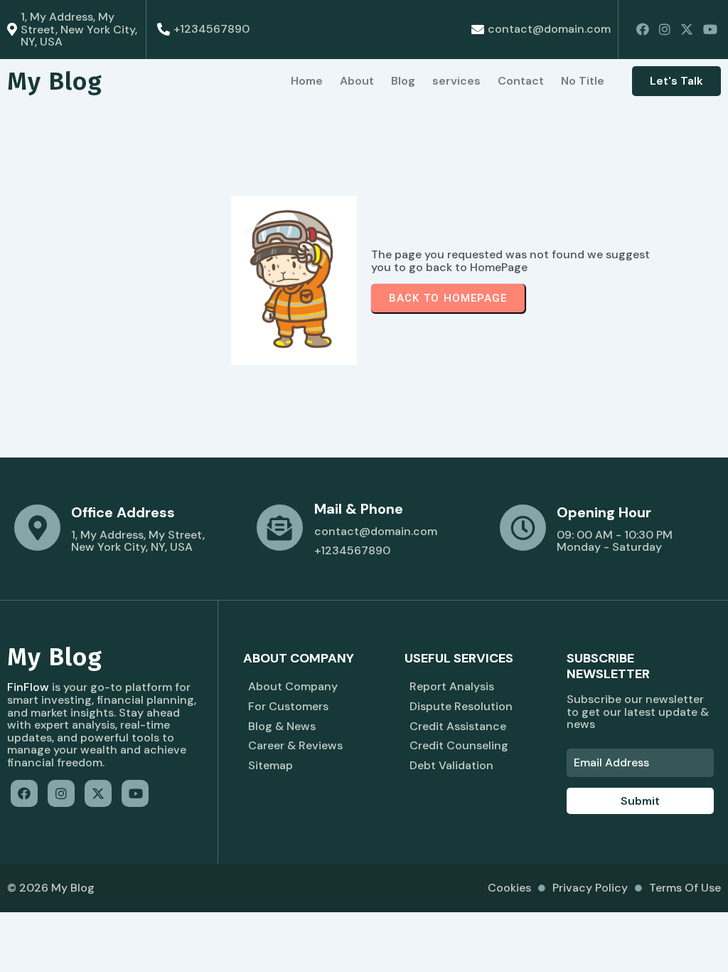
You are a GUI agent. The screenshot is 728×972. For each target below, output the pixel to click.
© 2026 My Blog (51, 887)
